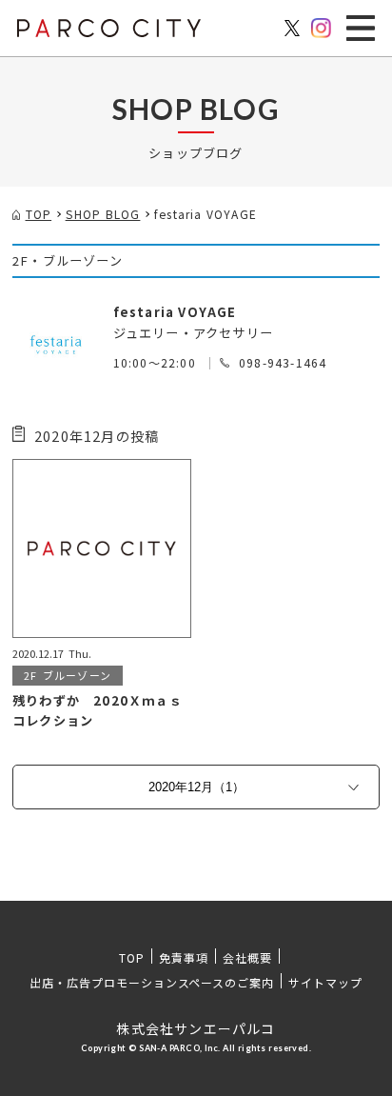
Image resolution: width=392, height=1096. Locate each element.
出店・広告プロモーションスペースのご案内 (151, 982)
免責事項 (183, 957)
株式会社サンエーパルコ (195, 1028)
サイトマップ (325, 982)
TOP (132, 957)
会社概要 (247, 957)
